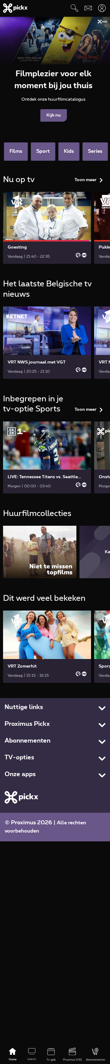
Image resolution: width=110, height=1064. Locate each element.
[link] (47, 228)
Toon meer (86, 180)
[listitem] (39, 552)
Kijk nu (53, 115)
